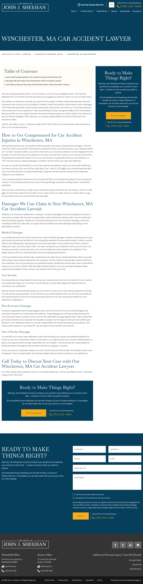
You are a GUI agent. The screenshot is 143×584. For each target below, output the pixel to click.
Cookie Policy (77, 580)
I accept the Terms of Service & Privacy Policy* (92, 498)
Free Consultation (33, 413)
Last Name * (114, 449)
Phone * (77, 459)
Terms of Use (49, 580)
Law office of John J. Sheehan (16, 54)
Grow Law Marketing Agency (130, 580)
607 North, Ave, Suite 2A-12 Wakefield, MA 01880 (12, 560)
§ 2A (3, 193)
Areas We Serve (135, 569)
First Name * (79, 449)
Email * (112, 459)
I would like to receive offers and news (89, 494)
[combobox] (107, 468)
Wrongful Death (135, 560)
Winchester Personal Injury (49, 54)
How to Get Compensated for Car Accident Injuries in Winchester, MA (33, 77)
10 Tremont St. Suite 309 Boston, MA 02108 (47, 560)
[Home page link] (25, 7)
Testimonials (125, 11)
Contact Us (136, 11)
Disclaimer (90, 580)
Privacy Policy (63, 580)
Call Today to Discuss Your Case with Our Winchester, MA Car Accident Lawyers (38, 85)
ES (111, 5)
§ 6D (63, 168)
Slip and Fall (136, 564)
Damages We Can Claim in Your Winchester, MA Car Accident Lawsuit (33, 81)
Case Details (79, 477)
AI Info (99, 580)
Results (114, 11)
